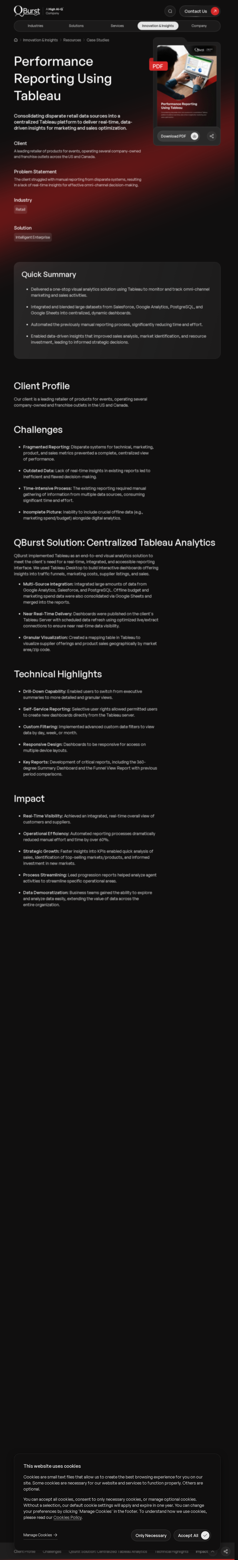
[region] (117, 1497)
